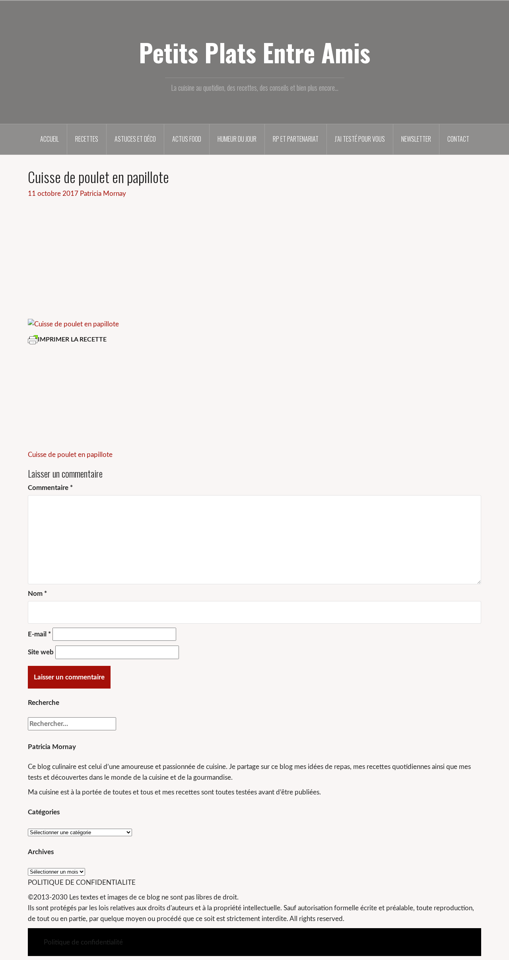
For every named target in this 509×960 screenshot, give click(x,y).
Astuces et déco (135, 139)
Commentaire (50, 487)
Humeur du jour (237, 139)
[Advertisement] (254, 258)
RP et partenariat (296, 139)
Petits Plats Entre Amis (254, 52)
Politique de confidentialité (83, 942)
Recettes (86, 139)
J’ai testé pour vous (360, 139)
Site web (41, 652)
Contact (458, 139)
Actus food (186, 139)
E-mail (39, 634)
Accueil (49, 139)
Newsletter (416, 139)
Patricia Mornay (103, 193)
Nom (37, 593)
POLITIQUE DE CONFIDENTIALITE (82, 882)
